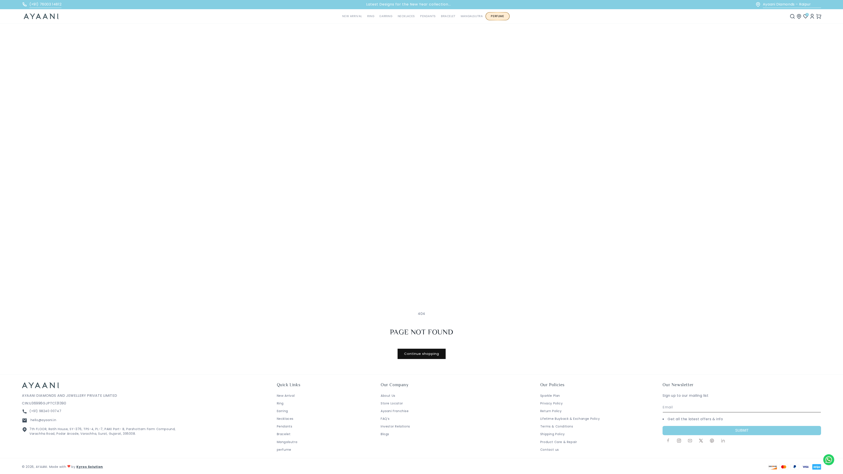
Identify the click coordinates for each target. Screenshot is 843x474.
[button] (371, 16)
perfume (284, 449)
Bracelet (284, 434)
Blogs (385, 434)
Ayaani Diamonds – (787, 4)
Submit (742, 430)
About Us (388, 395)
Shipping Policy (552, 434)
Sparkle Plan (550, 395)
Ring (280, 403)
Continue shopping (421, 353)
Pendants (284, 426)
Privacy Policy (551, 403)
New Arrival (286, 395)
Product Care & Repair (558, 442)
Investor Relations (395, 426)
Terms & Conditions (556, 426)
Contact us (549, 449)
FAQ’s (385, 419)
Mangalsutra (287, 442)
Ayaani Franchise (395, 411)
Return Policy (551, 411)
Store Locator (392, 403)
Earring (282, 411)
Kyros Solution (89, 467)
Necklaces (285, 419)
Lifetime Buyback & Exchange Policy (570, 419)
